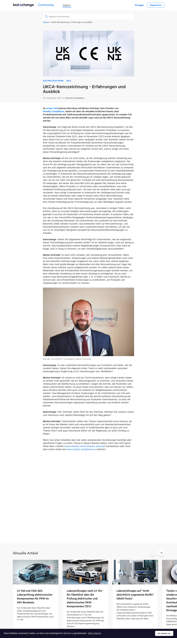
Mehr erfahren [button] (94, 633)
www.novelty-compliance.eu (81, 449)
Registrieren (155, 5)
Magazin (67, 5)
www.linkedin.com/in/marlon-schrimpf (85, 446)
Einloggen (139, 5)
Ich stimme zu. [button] (164, 633)
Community (46, 5)
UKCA (68, 81)
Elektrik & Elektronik (53, 81)
